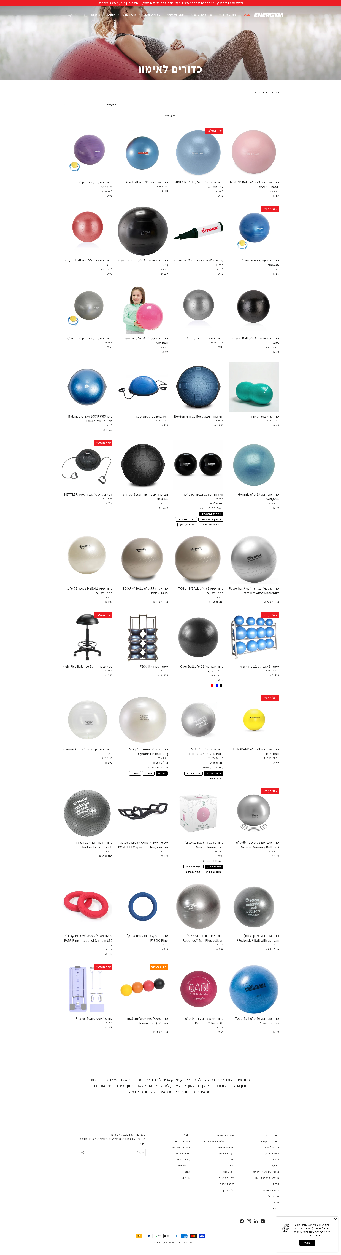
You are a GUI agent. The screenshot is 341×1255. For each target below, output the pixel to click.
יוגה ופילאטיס (175, 14)
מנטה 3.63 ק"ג (213, 871)
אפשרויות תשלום (270, 1190)
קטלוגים (230, 1159)
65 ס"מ (148, 773)
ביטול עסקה (228, 1190)
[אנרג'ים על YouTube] (263, 1221)
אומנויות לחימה (271, 1153)
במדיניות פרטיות (312, 1235)
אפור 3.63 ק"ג (193, 871)
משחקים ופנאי (152, 14)
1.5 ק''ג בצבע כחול (211, 524)
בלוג (232, 1165)
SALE (246, 14)
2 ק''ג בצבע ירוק (188, 524)
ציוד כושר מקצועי (201, 14)
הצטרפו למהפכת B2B (267, 1177)
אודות (276, 1184)
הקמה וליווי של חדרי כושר (266, 1171)
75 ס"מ (135, 773)
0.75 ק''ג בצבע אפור (211, 519)
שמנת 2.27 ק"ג (193, 866)
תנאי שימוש (228, 1171)
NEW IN (96, 14)
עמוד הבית (274, 92)
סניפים (275, 1202)
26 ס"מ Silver (213, 773)
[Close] (335, 1219)
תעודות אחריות (226, 1153)
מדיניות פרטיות (226, 1177)
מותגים (111, 14)
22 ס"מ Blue (193, 773)
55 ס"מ (162, 773)
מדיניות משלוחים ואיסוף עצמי (219, 1141)
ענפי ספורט (129, 14)
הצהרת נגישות (227, 1184)
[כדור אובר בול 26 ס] (221, 685)
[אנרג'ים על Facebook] (242, 1221)
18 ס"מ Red (215, 778)
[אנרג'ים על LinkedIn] (256, 1221)
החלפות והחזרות (225, 1147)
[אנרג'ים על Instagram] (249, 1221)
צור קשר (274, 1165)
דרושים (275, 1208)
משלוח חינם (273, 1196)
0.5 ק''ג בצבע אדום (211, 513)
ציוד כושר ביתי (227, 14)
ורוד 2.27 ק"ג (214, 866)
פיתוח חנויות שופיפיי (158, 1242)
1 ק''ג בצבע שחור (186, 519)
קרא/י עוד (170, 115)
